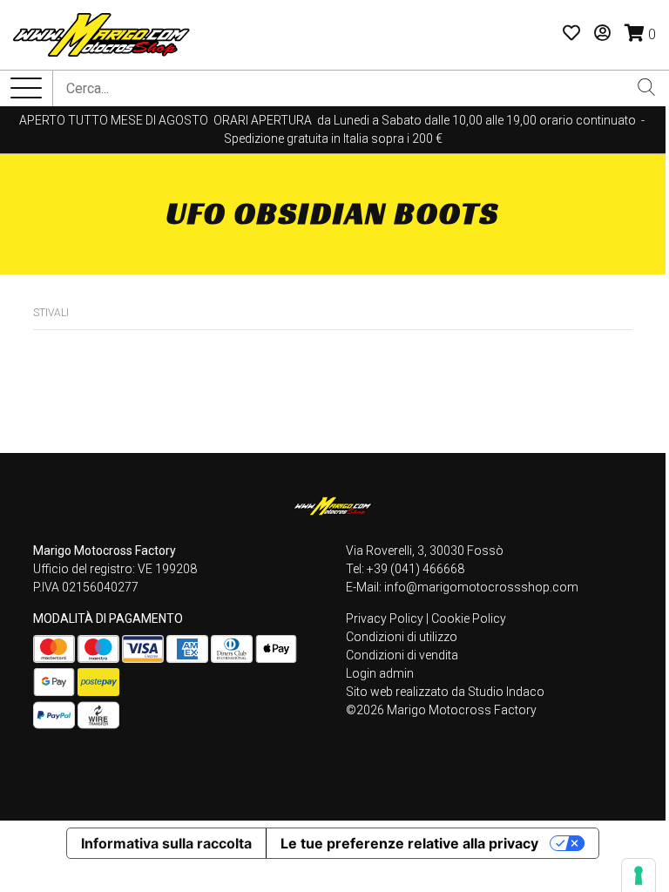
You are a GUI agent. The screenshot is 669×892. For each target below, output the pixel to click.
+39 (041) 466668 (415, 569)
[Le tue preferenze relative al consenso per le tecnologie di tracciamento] (638, 875)
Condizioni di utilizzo (401, 637)
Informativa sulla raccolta (166, 843)
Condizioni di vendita (402, 655)
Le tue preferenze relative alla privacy (409, 843)
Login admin (380, 673)
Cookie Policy (468, 618)
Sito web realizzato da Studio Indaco (445, 692)
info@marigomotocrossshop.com (481, 587)
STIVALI (51, 313)
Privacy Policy (384, 618)
